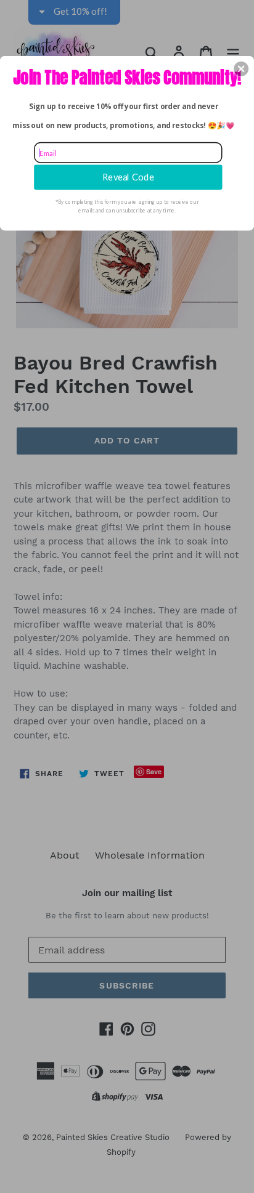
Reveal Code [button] (128, 176)
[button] (241, 68)
